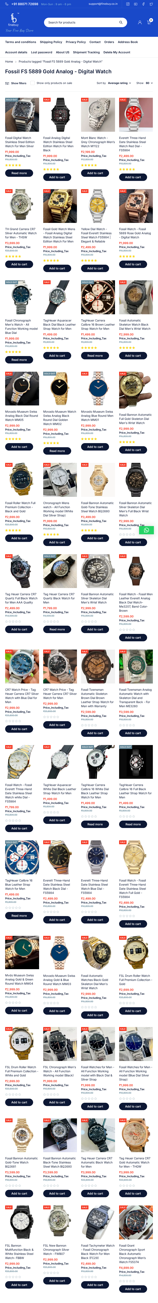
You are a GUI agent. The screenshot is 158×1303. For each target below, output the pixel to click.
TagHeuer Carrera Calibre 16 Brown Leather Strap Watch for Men (98, 324)
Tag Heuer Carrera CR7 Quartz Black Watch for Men (59, 598)
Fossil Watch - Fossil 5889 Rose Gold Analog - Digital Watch (135, 233)
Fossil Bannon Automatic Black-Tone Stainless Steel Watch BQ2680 (59, 1162)
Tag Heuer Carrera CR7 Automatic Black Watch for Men (97, 1162)
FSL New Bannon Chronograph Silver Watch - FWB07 (56, 1249)
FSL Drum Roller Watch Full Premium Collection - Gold (135, 980)
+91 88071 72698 (24, 4)
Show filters (18, 83)
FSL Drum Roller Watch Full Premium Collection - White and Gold (21, 1071)
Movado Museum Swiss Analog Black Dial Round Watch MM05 (21, 416)
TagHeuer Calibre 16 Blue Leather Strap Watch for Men (19, 884)
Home (9, 61)
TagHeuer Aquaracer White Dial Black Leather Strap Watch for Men (59, 789)
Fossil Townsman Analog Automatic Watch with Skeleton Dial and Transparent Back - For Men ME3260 (135, 698)
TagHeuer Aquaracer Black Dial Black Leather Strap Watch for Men (59, 324)
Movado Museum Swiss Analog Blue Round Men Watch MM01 (97, 416)
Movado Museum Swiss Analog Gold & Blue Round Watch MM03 (59, 980)
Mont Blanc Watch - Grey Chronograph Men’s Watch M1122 (98, 142)
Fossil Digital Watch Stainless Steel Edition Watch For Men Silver (20, 142)
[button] (57, 177)
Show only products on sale (54, 83)
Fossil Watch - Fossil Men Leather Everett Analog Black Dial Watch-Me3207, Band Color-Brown (136, 602)
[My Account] (139, 22)
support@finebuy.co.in (103, 3)
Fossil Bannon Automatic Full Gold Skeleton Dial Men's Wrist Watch (135, 419)
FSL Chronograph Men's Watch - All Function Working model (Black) (59, 1071)
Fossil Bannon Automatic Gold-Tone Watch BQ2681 (21, 1162)
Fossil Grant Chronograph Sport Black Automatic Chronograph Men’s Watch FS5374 (132, 1254)
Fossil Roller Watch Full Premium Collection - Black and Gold (20, 507)
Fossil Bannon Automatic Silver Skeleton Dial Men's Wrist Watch (97, 598)
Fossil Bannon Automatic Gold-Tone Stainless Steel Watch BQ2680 (97, 507)
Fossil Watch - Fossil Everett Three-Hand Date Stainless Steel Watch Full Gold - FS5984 (132, 889)
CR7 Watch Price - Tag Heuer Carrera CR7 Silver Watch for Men (60, 694)
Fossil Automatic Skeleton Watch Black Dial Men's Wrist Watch (134, 324)
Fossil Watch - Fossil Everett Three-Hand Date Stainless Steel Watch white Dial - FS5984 (18, 793)
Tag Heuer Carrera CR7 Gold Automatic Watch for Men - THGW (134, 1162)
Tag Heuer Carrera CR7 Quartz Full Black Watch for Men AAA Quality (21, 598)
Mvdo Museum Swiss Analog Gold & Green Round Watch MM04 (19, 979)
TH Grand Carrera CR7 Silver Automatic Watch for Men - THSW (21, 233)
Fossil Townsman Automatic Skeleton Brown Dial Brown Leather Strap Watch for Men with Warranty (97, 698)
